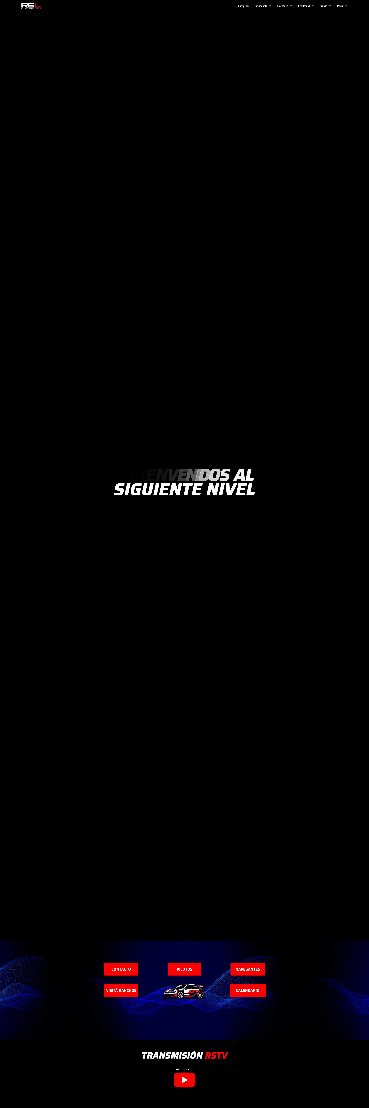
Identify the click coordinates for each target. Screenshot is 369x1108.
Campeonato (260, 6)
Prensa (323, 6)
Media (340, 6)
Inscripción (243, 6)
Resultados (304, 6)
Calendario (282, 6)
